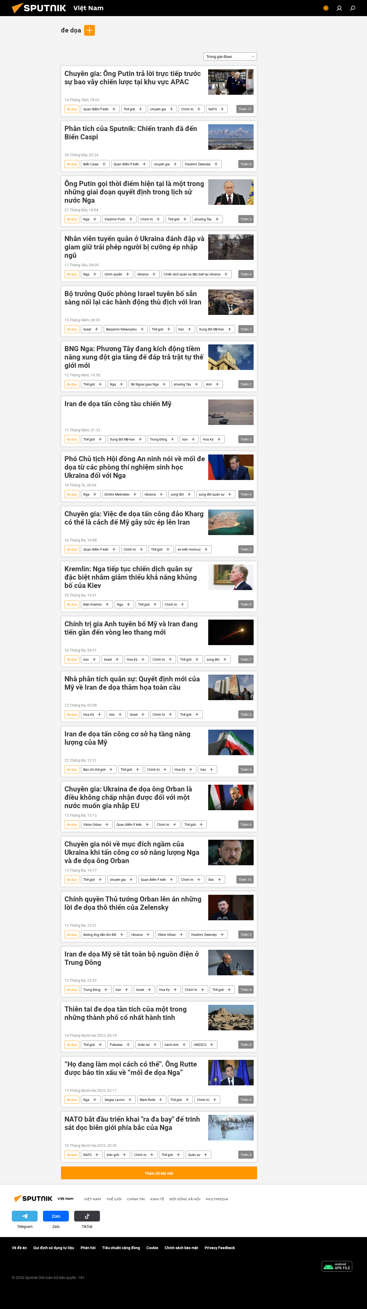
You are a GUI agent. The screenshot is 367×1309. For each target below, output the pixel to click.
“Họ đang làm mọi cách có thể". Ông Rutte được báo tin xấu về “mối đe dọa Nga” (130, 1068)
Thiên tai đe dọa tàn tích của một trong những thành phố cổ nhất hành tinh (125, 1013)
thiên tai (144, 1044)
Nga (86, 219)
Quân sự (194, 1154)
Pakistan (116, 1044)
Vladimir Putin (115, 219)
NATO (212, 109)
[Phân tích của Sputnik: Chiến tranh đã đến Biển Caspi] (231, 137)
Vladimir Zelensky (198, 164)
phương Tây (203, 219)
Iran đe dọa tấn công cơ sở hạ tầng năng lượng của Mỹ (127, 738)
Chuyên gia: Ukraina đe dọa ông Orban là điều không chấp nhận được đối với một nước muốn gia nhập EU (128, 797)
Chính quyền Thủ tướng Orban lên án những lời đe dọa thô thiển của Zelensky (133, 903)
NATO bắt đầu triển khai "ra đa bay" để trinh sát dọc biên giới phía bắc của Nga (132, 1123)
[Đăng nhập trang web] (339, 8)
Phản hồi (88, 1247)
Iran (181, 329)
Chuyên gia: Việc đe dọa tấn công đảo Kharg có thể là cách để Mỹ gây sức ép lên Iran (134, 518)
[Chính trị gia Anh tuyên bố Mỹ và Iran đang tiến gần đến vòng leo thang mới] (231, 632)
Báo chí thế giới (94, 769)
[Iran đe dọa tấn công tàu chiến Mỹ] (231, 412)
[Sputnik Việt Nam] (41, 14)
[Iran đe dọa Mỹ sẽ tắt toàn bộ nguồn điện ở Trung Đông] (231, 962)
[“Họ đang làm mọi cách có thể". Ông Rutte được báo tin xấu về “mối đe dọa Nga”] (231, 1072)
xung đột (177, 494)
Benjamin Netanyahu (121, 329)
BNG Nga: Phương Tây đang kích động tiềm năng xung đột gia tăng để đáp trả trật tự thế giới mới (133, 357)
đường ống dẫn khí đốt (99, 934)
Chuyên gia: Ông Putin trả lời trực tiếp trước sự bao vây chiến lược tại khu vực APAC (132, 77)
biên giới (113, 1154)
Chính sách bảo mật (181, 1247)
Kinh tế (157, 1199)
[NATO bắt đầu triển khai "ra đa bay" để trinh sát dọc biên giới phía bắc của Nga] (231, 1127)
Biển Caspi (91, 164)
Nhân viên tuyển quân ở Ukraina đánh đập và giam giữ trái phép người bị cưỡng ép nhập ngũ (134, 247)
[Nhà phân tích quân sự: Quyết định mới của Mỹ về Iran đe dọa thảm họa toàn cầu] (231, 687)
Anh (209, 384)
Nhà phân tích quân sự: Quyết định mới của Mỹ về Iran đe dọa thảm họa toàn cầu (132, 683)
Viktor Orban (92, 824)
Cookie (152, 1247)
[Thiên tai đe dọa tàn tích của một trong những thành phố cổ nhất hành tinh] (231, 1017)
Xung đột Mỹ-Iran (211, 329)
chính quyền (113, 274)
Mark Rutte (147, 1099)
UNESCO (200, 1044)
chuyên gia (158, 109)
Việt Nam (92, 1199)
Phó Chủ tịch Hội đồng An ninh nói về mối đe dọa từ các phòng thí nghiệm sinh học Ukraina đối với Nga (134, 467)
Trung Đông (158, 439)
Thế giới (129, 109)
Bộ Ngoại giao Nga (145, 384)
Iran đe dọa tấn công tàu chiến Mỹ (117, 403)
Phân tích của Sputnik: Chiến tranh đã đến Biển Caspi (130, 132)
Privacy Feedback (220, 1247)
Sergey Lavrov (115, 1099)
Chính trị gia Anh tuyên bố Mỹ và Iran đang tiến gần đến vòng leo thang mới (131, 628)
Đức (211, 879)
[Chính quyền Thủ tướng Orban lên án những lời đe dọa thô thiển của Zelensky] (231, 907)
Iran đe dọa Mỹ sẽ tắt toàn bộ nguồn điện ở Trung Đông (131, 958)
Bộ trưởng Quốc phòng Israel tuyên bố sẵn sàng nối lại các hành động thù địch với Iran (133, 298)
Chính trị (187, 109)
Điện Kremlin (92, 604)
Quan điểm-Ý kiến (96, 109)
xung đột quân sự (211, 494)
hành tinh (172, 1044)
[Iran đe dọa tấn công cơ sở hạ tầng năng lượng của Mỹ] (231, 742)
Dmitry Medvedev (117, 494)
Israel (87, 329)
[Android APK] (337, 1267)
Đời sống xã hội (185, 1199)
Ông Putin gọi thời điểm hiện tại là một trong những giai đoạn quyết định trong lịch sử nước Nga (134, 192)
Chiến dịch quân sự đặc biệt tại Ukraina (192, 274)
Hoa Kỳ (208, 439)
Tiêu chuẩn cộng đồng (121, 1247)
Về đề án (19, 1247)
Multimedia (217, 1199)
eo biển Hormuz (189, 549)
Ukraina (143, 274)
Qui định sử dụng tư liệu (53, 1247)
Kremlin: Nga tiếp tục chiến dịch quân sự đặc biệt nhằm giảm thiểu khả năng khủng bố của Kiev (130, 577)
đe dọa (71, 30)
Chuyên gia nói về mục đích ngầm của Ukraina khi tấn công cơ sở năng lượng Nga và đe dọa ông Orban (131, 852)
